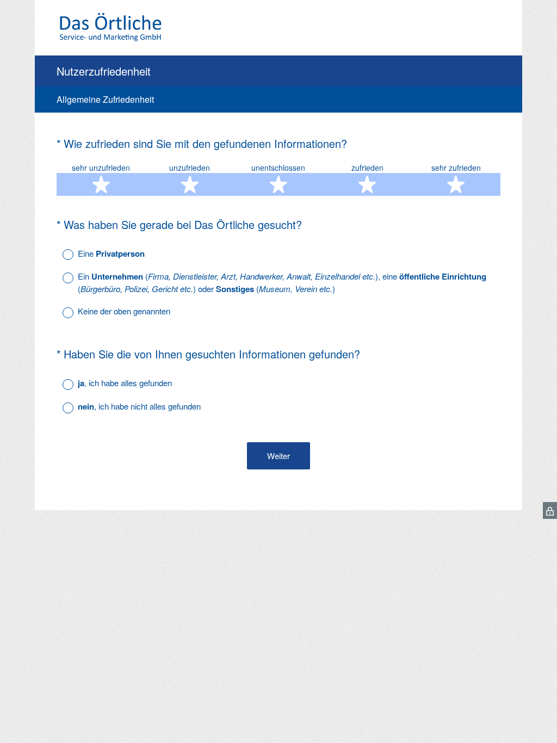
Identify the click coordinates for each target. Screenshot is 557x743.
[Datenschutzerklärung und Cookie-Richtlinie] (550, 510)
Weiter (278, 455)
